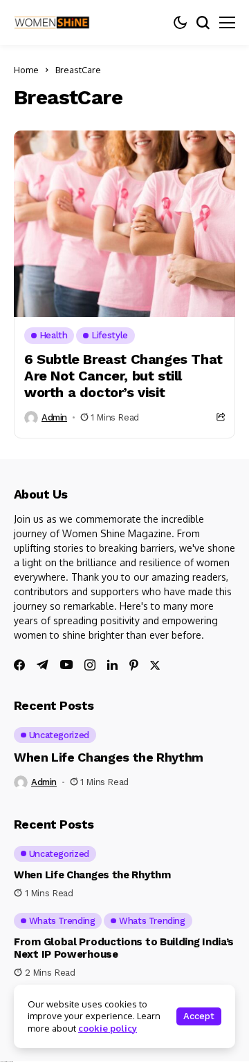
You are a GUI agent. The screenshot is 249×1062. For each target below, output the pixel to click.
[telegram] (42, 665)
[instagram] (89, 664)
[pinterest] (133, 664)
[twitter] (155, 665)
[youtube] (66, 665)
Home (26, 69)
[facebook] (19, 664)
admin (54, 417)
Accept (198, 1016)
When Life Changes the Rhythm (108, 757)
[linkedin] (112, 665)
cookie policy (107, 1028)
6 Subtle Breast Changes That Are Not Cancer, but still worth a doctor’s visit (123, 375)
